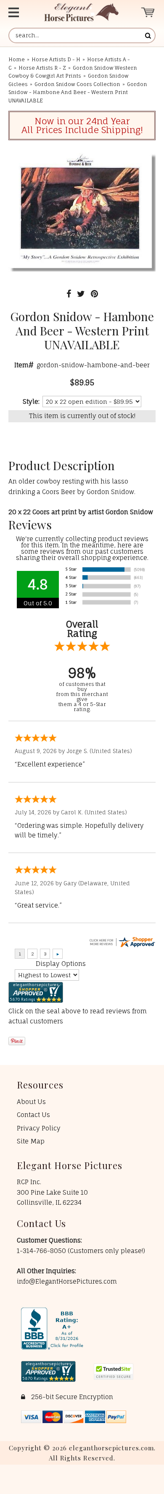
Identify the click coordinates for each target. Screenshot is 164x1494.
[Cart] (148, 12)
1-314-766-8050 (42, 1251)
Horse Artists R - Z (42, 68)
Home (16, 59)
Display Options (61, 964)
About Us (31, 1102)
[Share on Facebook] (68, 293)
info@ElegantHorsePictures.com (67, 1281)
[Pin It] (94, 293)
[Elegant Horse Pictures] (81, 12)
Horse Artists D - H (56, 59)
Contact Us (33, 1115)
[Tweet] (81, 293)
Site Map (31, 1141)
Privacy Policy (39, 1128)
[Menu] (18, 12)
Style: (31, 402)
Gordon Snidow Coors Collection (77, 84)
